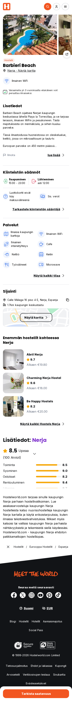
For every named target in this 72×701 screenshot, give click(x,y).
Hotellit (36, 621)
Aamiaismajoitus (52, 621)
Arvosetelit (13, 674)
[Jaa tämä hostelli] (67, 54)
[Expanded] (8, 546)
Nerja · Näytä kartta (21, 70)
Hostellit (24, 621)
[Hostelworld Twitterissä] (23, 595)
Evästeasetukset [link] (36, 683)
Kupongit (60, 665)
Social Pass (36, 630)
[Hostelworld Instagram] (32, 595)
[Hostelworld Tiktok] (58, 595)
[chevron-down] (34, 453)
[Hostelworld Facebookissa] (14, 595)
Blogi (13, 621)
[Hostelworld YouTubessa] (40, 595)
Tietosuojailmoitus (17, 665)
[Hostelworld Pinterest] (49, 595)
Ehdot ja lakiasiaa (41, 665)
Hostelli (8, 60)
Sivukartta (59, 674)
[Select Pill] (47, 6)
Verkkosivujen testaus (36, 674)
